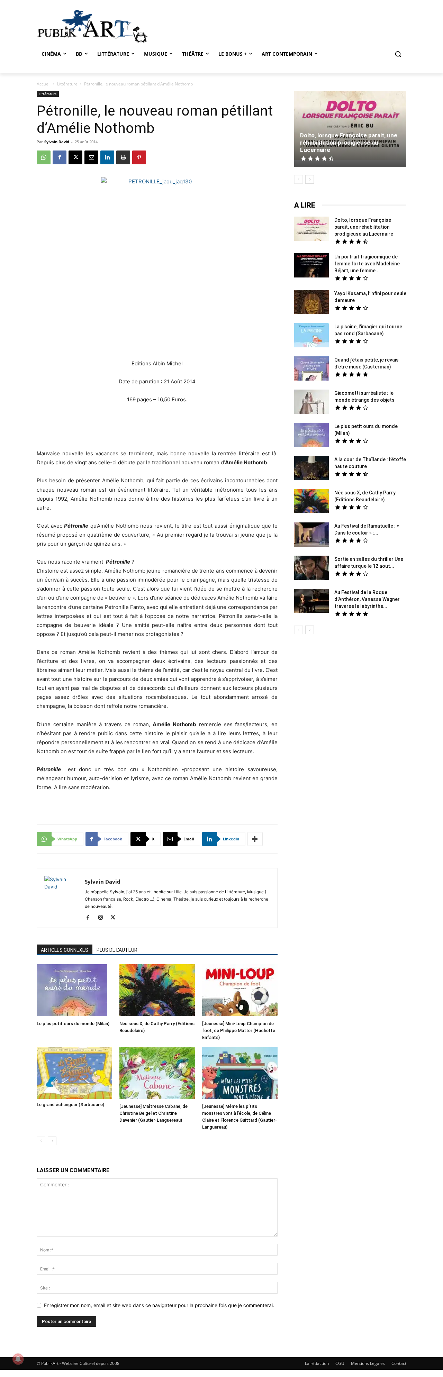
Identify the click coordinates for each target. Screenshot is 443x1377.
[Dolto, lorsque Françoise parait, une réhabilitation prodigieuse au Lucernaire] (350, 126)
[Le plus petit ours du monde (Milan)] (74, 991)
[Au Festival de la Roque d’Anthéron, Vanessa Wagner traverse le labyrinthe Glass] (311, 602)
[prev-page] (41, 1141)
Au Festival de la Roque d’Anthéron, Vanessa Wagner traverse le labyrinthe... (367, 599)
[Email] (91, 157)
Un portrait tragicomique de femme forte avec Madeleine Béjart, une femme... (367, 263)
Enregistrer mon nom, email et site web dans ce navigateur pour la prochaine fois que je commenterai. (159, 1305)
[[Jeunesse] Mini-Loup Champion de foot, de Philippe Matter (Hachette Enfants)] (240, 991)
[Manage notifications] (18, 1359)
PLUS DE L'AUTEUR (117, 950)
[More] (255, 839)
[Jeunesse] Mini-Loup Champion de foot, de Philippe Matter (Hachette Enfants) (238, 1030)
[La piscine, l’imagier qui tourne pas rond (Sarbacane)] (311, 335)
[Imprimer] (123, 157)
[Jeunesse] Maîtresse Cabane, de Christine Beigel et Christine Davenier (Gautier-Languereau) (153, 1113)
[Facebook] (59, 157)
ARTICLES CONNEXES (64, 950)
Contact (398, 1363)
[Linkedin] (107, 157)
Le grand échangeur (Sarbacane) (70, 1104)
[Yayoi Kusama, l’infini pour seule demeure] (311, 303)
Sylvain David (56, 141)
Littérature (67, 84)
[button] (398, 54)
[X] (75, 157)
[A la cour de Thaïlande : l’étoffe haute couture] (311, 469)
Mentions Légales (368, 1363)
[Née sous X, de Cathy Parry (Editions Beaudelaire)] (157, 991)
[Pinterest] (139, 157)
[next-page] (52, 1141)
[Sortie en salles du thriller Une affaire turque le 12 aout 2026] (311, 569)
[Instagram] (103, 918)
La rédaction (317, 1363)
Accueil (44, 84)
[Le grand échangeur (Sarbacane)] (74, 1073)
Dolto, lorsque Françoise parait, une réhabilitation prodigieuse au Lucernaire (348, 142)
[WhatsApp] (44, 157)
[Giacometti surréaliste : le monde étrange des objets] (311, 403)
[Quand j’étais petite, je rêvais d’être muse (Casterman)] (311, 369)
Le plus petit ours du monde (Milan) (73, 1023)
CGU (339, 1363)
